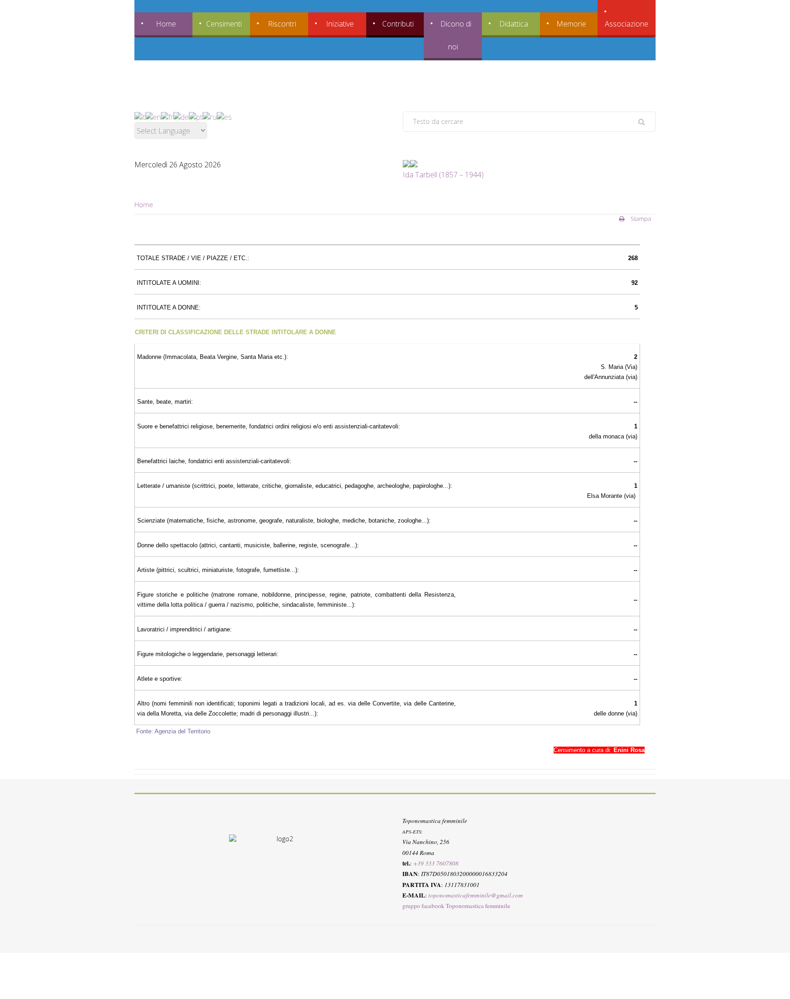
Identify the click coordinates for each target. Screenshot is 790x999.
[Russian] (210, 117)
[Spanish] (224, 117)
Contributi (398, 24)
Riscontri (282, 24)
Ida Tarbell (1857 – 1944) (443, 175)
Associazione (626, 24)
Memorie (571, 24)
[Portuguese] (196, 117)
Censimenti (224, 24)
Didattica (513, 24)
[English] (153, 117)
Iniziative (340, 24)
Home (166, 24)
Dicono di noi (455, 35)
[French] (167, 117)
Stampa (640, 218)
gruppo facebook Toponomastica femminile (456, 906)
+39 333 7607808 (436, 863)
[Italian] (139, 117)
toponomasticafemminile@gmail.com (475, 895)
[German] (181, 117)
